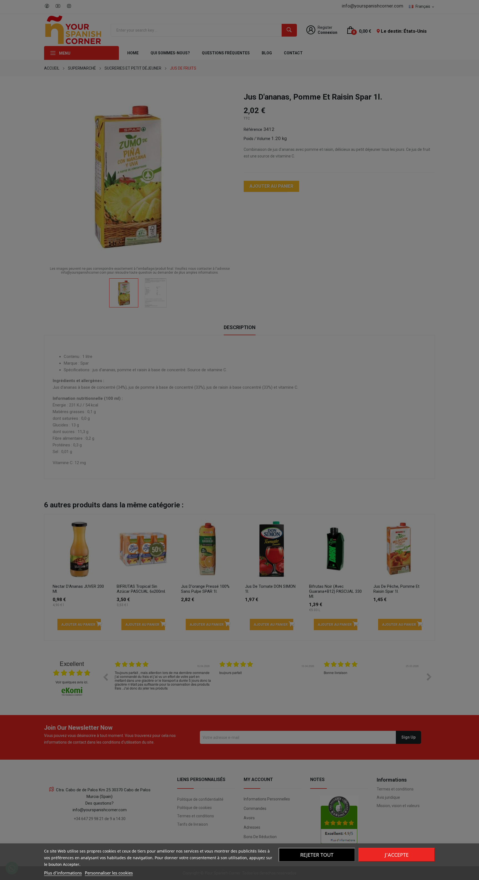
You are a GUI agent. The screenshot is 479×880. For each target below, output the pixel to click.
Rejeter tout (316, 854)
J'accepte (397, 854)
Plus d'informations (63, 873)
